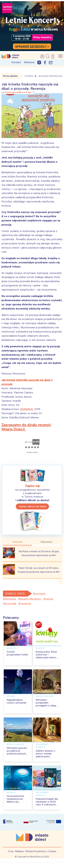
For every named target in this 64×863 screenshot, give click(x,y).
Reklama (29, 62)
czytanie (40, 593)
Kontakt (16, 62)
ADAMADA (26, 409)
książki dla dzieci (30, 598)
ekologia (10, 598)
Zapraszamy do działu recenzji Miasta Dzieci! (26, 427)
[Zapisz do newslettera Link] (51, 62)
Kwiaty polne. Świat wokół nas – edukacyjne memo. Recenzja (46, 656)
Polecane (17, 542)
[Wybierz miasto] (54, 56)
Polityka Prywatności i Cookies (40, 851)
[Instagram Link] (39, 62)
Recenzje (11, 648)
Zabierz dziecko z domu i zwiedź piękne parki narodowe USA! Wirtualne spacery (46, 756)
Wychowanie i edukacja (42, 745)
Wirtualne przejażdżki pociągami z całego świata (46, 704)
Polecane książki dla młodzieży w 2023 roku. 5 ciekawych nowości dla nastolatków (47, 804)
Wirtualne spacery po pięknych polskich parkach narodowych (17, 752)
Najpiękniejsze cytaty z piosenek (16, 701)
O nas (11, 851)
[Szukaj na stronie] (48, 56)
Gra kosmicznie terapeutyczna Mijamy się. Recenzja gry (15, 800)
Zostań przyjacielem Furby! (17, 653)
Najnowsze (46, 542)
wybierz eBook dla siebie (32, 506)
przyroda (10, 603)
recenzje (26, 603)
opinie (49, 598)
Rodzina (10, 696)
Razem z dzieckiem (44, 696)
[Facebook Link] (45, 62)
